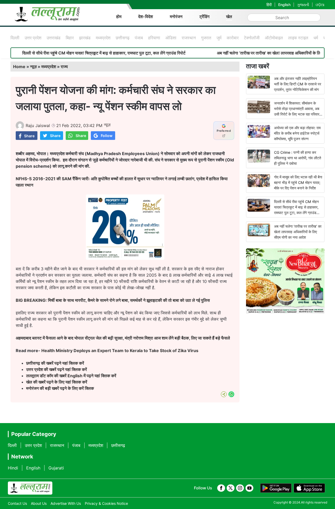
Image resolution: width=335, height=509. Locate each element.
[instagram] (240, 488)
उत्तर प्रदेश (33, 37)
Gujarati (56, 467)
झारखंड (85, 37)
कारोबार (233, 37)
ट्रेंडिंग (204, 16)
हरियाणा (154, 37)
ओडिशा (170, 37)
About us (39, 503)
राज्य (64, 66)
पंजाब (139, 37)
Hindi (13, 467)
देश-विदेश (145, 16)
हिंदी (269, 4)
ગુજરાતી (303, 4)
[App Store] (309, 488)
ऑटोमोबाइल (274, 37)
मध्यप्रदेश (103, 37)
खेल (229, 16)
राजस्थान (189, 37)
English (284, 4)
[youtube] (249, 488)
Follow (107, 135)
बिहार (70, 37)
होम (118, 16)
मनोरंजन (176, 16)
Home (19, 66)
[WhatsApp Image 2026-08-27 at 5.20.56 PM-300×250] (125, 258)
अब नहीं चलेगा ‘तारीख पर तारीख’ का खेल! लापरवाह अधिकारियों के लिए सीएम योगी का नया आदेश (297, 231)
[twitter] (230, 488)
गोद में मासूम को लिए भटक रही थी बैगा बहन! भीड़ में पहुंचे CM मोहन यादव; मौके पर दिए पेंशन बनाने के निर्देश (298, 182)
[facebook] (221, 488)
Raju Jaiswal (38, 125)
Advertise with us (66, 503)
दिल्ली (14, 37)
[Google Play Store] (276, 488)
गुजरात (206, 37)
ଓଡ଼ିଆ (320, 4)
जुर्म (218, 37)
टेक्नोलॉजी (252, 37)
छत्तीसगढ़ (123, 37)
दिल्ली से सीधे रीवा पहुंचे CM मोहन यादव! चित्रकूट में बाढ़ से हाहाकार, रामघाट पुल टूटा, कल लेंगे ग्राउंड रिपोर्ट (90, 53)
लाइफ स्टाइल (298, 37)
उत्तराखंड (53, 37)
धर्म (316, 37)
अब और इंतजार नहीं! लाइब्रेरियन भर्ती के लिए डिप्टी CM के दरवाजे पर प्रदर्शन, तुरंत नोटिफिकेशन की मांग (297, 84)
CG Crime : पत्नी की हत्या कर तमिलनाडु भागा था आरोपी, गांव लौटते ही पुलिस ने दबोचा (297, 158)
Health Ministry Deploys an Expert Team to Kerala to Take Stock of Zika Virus (119, 350)
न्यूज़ (33, 66)
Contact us (17, 503)
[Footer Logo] (30, 488)
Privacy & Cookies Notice (106, 503)
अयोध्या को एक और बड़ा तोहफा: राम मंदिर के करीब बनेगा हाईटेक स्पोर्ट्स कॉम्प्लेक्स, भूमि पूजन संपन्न (297, 133)
